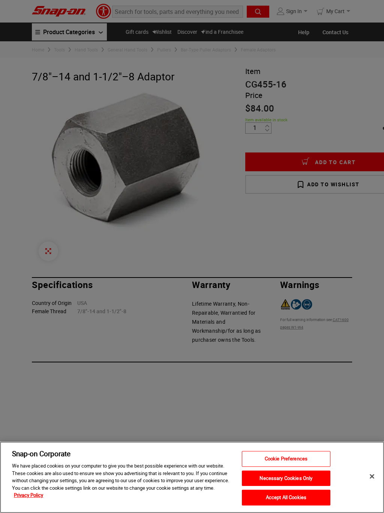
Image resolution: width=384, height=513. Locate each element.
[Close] (372, 476)
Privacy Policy (28, 495)
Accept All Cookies (286, 497)
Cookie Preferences (286, 458)
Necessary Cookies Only (286, 478)
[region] (192, 477)
